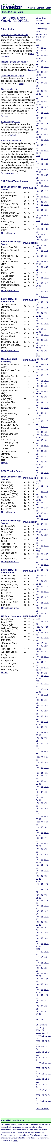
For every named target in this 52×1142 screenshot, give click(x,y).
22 (37, 59)
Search (31, 8)
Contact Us (23, 1120)
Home (5, 12)
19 (47, 61)
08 (45, 151)
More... (15, 1141)
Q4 (37, 1038)
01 (42, 56)
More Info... (13, 233)
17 (47, 72)
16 (47, 56)
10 (45, 61)
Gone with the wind (10, 89)
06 (42, 164)
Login (48, 8)
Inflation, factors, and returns (14, 62)
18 (47, 159)
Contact (40, 8)
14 (45, 50)
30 (40, 59)
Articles (12, 12)
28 (37, 69)
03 (42, 72)
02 (42, 118)
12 (44, 96)
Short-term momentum (11, 141)
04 (42, 48)
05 (42, 61)
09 (45, 56)
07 (42, 50)
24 (37, 75)
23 (37, 121)
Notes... (4, 463)
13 (45, 113)
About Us (5, 1120)
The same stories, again (12, 75)
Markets (32, 70)
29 (40, 105)
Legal (14, 1120)
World (21, 84)
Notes (4, 233)
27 (37, 53)
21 (47, 50)
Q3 (49, 1036)
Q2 (46, 1036)
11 (45, 48)
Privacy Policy (42, 1109)
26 (37, 99)
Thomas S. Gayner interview (14, 34)
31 (40, 75)
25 (37, 64)
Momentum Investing (10, 173)
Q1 (43, 1030)
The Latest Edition (43, 23)
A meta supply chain (10, 121)
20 (47, 113)
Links (20, 12)
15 (47, 102)
